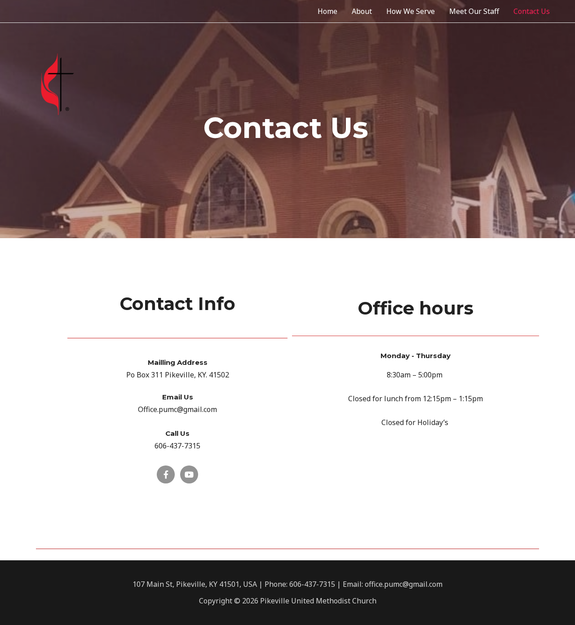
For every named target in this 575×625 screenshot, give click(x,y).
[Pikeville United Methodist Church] (57, 84)
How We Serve (410, 11)
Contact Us (531, 11)
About (362, 11)
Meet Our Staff (474, 11)
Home (327, 11)
